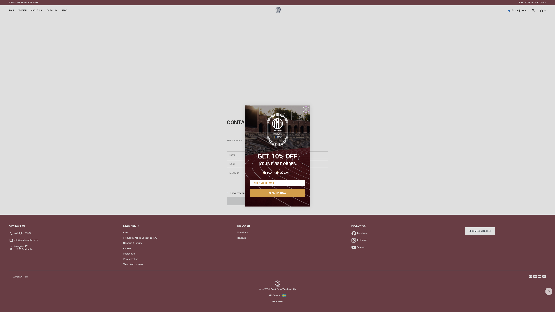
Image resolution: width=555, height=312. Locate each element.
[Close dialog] (306, 109)
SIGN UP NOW (277, 193)
